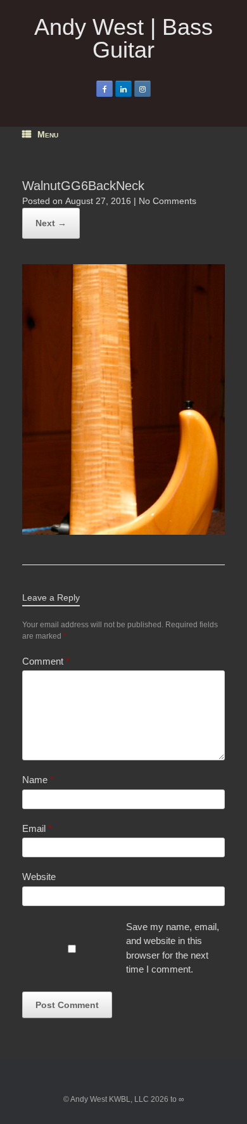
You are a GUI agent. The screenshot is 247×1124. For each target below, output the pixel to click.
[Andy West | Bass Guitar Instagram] (142, 88)
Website (39, 876)
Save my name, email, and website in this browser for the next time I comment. (172, 948)
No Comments (167, 201)
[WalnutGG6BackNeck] (123, 531)
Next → (50, 223)
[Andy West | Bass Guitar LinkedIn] (123, 88)
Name (38, 779)
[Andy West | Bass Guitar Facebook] (104, 88)
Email (37, 828)
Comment (46, 661)
